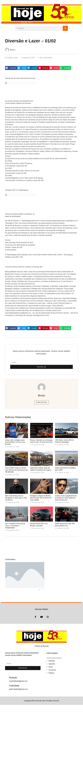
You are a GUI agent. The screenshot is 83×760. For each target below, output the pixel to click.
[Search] (65, 28)
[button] (11, 68)
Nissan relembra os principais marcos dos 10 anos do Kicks (41, 441)
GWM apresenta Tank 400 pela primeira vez (65, 525)
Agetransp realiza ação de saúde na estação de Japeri (40, 469)
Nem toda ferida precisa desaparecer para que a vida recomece (16, 498)
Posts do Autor (41, 402)
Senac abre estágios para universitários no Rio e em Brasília (15, 442)
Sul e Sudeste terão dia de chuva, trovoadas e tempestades (15, 526)
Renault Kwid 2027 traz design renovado (39, 525)
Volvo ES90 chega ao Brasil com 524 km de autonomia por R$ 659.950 (16, 470)
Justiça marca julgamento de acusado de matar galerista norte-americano (66, 498)
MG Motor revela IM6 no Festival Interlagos (64, 441)
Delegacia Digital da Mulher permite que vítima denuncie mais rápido (40, 498)
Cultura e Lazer (12, 57)
